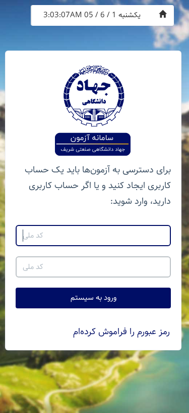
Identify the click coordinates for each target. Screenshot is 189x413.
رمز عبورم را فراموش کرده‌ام (121, 332)
